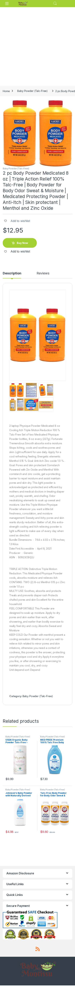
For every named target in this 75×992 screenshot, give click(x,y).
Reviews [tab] (43, 273)
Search (55, 3)
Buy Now (22, 242)
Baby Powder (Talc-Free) (32, 90)
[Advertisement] (37, 46)
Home (6, 90)
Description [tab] (12, 273)
